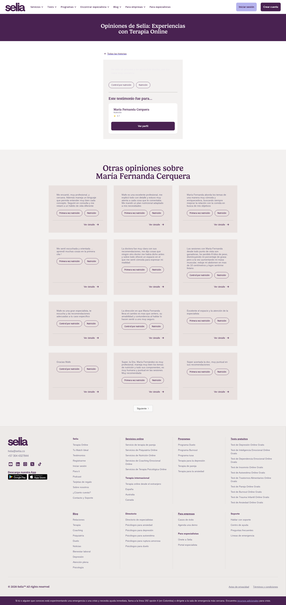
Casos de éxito (186, 519)
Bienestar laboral (82, 551)
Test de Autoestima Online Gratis (248, 472)
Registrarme (79, 460)
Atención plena (80, 562)
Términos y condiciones (265, 586)
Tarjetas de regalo (82, 482)
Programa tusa (186, 455)
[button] (36, 7)
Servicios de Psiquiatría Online (141, 450)
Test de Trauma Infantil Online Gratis (250, 497)
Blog (75, 513)
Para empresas (186, 513)
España (129, 489)
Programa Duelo (186, 444)
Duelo (76, 541)
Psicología (78, 567)
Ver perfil (143, 126)
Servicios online (134, 438)
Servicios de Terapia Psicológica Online (146, 469)
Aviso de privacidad (239, 586)
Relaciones (78, 519)
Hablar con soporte (241, 519)
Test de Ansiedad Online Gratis (247, 502)
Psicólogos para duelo (137, 546)
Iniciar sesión (246, 6)
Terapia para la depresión (191, 460)
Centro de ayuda (239, 525)
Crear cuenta (270, 6)
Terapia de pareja (187, 466)
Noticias (77, 546)
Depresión (78, 556)
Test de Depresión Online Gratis (247, 444)
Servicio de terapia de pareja (140, 444)
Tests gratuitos (239, 438)
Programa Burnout (187, 450)
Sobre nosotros (81, 487)
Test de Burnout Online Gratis (246, 491)
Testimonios (79, 455)
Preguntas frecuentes (242, 530)
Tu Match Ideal (80, 450)
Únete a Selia (185, 539)
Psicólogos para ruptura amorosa (142, 541)
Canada (129, 499)
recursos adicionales (248, 600)
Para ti (76, 471)
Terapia (77, 525)
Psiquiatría (78, 535)
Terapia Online (80, 444)
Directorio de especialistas (139, 519)
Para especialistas (160, 6)
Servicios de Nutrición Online (140, 455)
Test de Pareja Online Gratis (245, 486)
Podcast (77, 476)
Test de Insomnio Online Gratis (247, 467)
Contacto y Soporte (83, 497)
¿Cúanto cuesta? (82, 492)
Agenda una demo (187, 525)
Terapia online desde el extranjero (143, 484)
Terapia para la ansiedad (191, 471)
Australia (130, 494)
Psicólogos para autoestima (139, 535)
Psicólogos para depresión (139, 530)
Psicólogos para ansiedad (138, 525)
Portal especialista (187, 545)
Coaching (78, 530)
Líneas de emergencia (242, 535)
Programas (184, 438)
